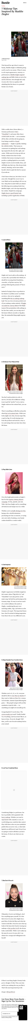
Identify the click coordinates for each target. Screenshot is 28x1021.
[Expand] (20, 1006)
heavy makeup (6, 817)
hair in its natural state (11, 413)
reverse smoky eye (7, 714)
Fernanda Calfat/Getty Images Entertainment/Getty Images (27, 44)
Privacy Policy (9, 1017)
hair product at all (13, 928)
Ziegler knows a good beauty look (11, 193)
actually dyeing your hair (18, 511)
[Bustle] (6, 2)
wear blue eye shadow (18, 696)
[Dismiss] (25, 1006)
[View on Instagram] (14, 790)
